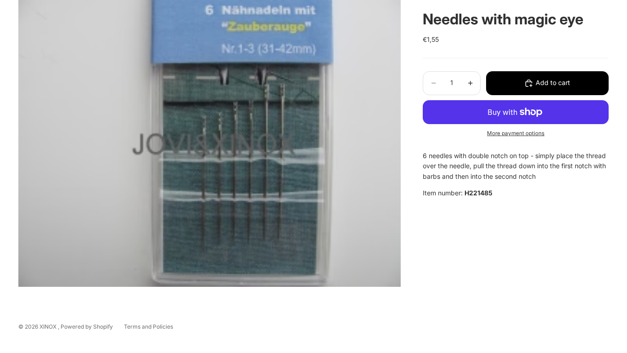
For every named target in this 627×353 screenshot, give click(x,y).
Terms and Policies (148, 326)
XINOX (48, 326)
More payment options (515, 133)
